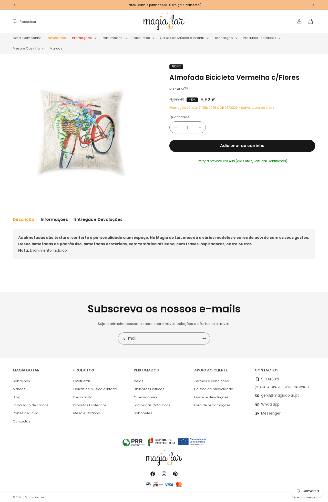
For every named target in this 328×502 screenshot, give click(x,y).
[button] (84, 38)
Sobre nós (21, 381)
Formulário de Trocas (30, 405)
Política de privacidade (213, 389)
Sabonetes (143, 413)
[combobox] (64, 21)
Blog (16, 397)
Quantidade (179, 117)
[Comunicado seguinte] (313, 5)
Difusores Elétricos (149, 389)
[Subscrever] (204, 338)
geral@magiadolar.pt (280, 395)
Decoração (83, 397)
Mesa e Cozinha (86, 413)
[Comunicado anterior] (14, 5)
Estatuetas (82, 381)
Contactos (21, 421)
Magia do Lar (34, 497)
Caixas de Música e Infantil (95, 389)
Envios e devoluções (211, 397)
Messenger (271, 413)
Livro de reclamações (212, 405)
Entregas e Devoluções (98, 219)
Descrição (23, 219)
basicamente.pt (303, 497)
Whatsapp (270, 404)
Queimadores (145, 397)
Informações (54, 219)
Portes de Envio (25, 413)
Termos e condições (211, 381)
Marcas (19, 389)
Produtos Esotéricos (90, 405)
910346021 (270, 379)
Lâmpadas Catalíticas (152, 405)
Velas (138, 381)
